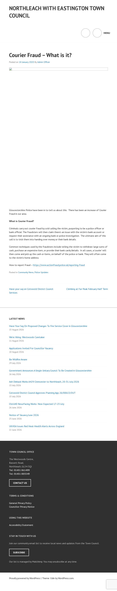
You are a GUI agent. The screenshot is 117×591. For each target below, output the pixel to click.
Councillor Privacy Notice (21, 506)
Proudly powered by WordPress (24, 578)
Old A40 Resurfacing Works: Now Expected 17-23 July (36, 403)
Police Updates (41, 272)
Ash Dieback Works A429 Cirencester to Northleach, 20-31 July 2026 (44, 381)
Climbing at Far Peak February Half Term (87, 288)
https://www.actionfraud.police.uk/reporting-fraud (59, 265)
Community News (26, 272)
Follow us (10, 585)
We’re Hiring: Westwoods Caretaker (27, 337)
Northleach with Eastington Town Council (56, 12)
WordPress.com (66, 578)
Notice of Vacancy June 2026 (24, 415)
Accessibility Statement (21, 525)
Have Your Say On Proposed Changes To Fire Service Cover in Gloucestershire (48, 326)
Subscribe (19, 552)
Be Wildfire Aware (18, 359)
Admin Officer (43, 62)
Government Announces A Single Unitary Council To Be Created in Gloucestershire (50, 370)
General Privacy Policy (20, 503)
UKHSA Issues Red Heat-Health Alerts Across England (36, 426)
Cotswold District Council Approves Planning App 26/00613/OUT (42, 392)
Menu (107, 32)
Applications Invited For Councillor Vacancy (31, 348)
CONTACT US (20, 482)
